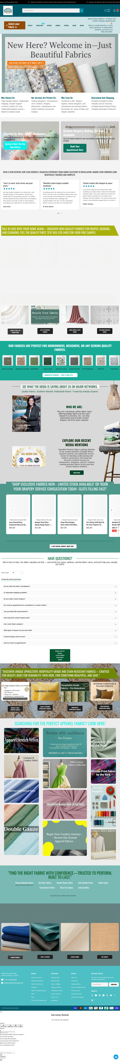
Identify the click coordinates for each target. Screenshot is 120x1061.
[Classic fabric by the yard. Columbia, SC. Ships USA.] (113, 360)
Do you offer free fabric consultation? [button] (17, 586)
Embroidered (47, 369)
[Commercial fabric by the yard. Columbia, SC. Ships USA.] (6, 360)
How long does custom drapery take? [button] (17, 618)
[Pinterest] (100, 995)
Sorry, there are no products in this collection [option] (63, 895)
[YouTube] (111, 995)
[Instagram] (96, 995)
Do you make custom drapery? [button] (14, 599)
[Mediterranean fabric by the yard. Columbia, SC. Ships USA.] (73, 360)
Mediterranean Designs (73, 369)
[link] (15, 105)
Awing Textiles (83, 887)
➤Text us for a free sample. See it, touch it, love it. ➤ (26, 63)
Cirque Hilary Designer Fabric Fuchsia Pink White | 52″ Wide (69, 523)
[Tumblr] (107, 995)
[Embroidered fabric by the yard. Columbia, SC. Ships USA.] (46, 360)
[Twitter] (115, 995)
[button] (111, 510)
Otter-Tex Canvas (66, 887)
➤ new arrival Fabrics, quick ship (62, 546)
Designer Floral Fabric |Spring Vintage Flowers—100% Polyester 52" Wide (43, 523)
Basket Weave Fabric (65, 882)
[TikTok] (103, 995)
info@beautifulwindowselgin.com (13, 982)
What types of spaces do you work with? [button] (18, 630)
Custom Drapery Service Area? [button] (14, 636)
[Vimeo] (92, 1000)
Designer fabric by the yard (44, 520)
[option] (20, 195)
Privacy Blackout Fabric (24, 882)
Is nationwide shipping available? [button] (15, 592)
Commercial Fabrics (47, 887)
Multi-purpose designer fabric (18, 520)
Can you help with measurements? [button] (16, 611)
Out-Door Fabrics (45, 882)
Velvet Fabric (103, 882)
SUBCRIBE (114, 984)
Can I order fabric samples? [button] (13, 624)
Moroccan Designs (60, 369)
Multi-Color (33, 369)
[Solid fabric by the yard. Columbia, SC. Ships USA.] (86, 360)
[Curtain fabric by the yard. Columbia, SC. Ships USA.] (100, 360)
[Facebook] (92, 995)
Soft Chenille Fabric (85, 882)
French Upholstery (20, 369)
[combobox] (51, 10)
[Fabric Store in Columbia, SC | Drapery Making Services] (15, 315)
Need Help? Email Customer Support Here (60, 655)
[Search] (53, 10)
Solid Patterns (87, 369)
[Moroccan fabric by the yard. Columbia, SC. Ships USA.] (60, 360)
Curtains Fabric (100, 369)
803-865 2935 (13, 979)
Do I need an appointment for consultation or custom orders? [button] (25, 605)
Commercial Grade (6, 369)
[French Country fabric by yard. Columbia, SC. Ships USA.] (20, 360)
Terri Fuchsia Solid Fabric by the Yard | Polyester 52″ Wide (95, 523)
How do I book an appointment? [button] (15, 643)
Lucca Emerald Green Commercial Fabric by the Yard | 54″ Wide (17, 523)
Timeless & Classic (113, 369)
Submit (106, 283)
